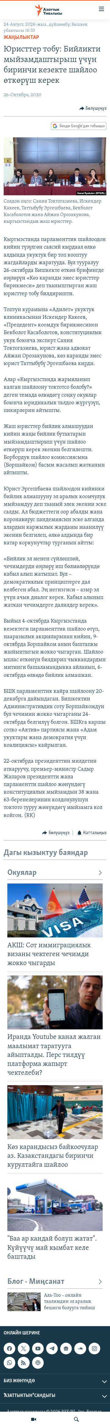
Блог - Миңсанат (35, 1282)
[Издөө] (76, 1419)
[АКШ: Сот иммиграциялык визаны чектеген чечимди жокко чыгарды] (55, 910)
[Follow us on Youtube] (38, 1348)
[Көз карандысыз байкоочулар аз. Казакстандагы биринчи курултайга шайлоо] (55, 1112)
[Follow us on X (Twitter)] (23, 1348)
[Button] (93, 109)
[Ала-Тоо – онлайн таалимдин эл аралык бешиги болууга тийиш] (24, 1301)
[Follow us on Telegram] (52, 1348)
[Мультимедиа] (33, 1419)
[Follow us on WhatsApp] (9, 1362)
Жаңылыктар (21, 37)
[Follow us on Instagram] (94, 1348)
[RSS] (23, 1362)
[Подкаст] (38, 1362)
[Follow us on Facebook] (9, 1348)
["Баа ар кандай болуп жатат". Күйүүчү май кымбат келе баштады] (55, 1204)
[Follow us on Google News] (66, 1348)
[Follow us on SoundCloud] (80, 1348)
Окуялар (22, 873)
